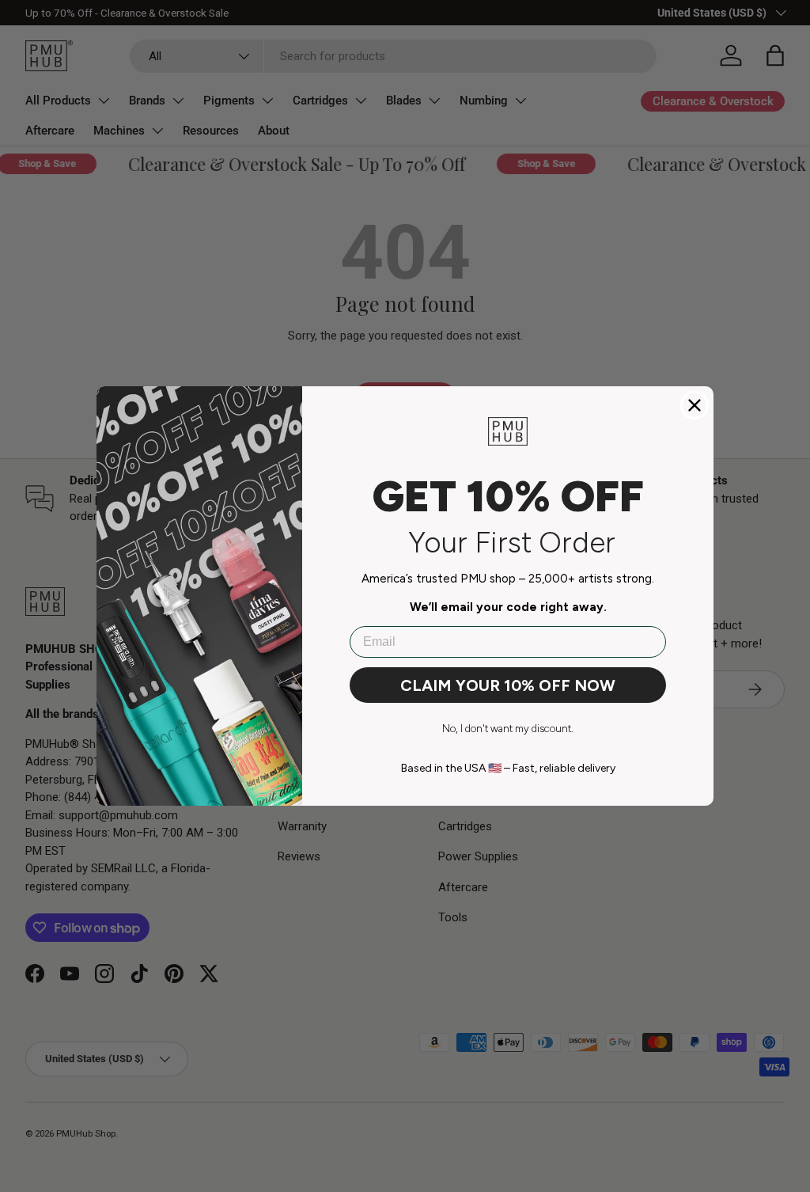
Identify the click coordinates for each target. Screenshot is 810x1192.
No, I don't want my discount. (507, 729)
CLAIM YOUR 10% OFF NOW (507, 685)
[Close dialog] (694, 405)
